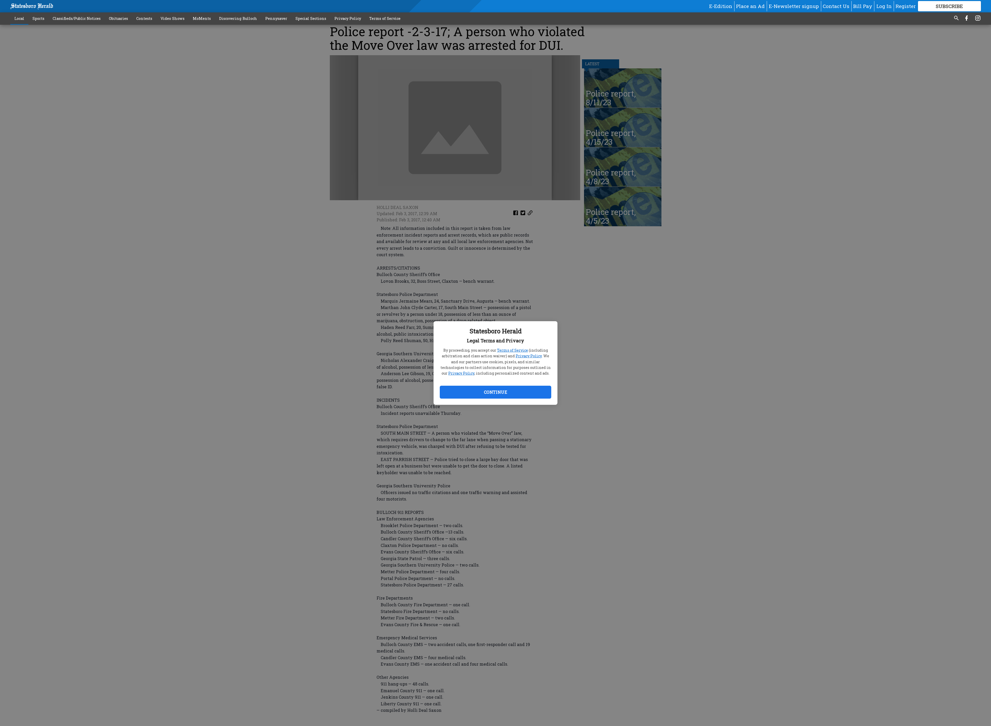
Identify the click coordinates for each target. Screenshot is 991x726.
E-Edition (720, 6)
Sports (38, 18)
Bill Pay (862, 6)
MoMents (202, 18)
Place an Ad (750, 6)
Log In (884, 6)
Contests (144, 18)
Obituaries (118, 18)
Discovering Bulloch (238, 18)
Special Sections (310, 18)
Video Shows (173, 18)
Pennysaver (276, 18)
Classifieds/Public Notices (77, 18)
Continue (495, 392)
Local (19, 18)
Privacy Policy (529, 355)
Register (906, 6)
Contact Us (836, 6)
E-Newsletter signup (794, 6)
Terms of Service (512, 350)
